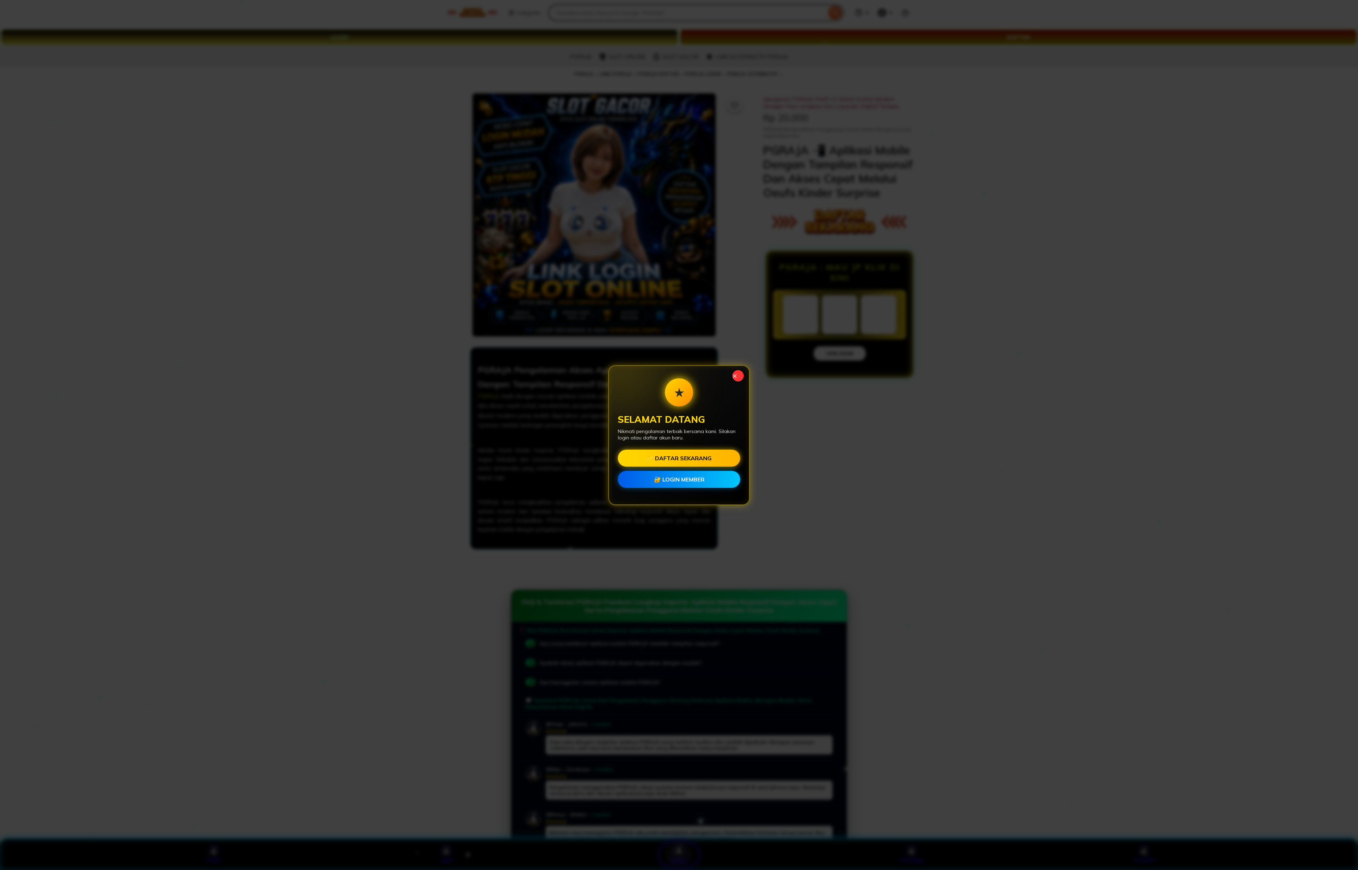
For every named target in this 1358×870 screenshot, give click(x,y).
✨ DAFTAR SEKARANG (679, 458)
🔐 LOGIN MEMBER (679, 479)
